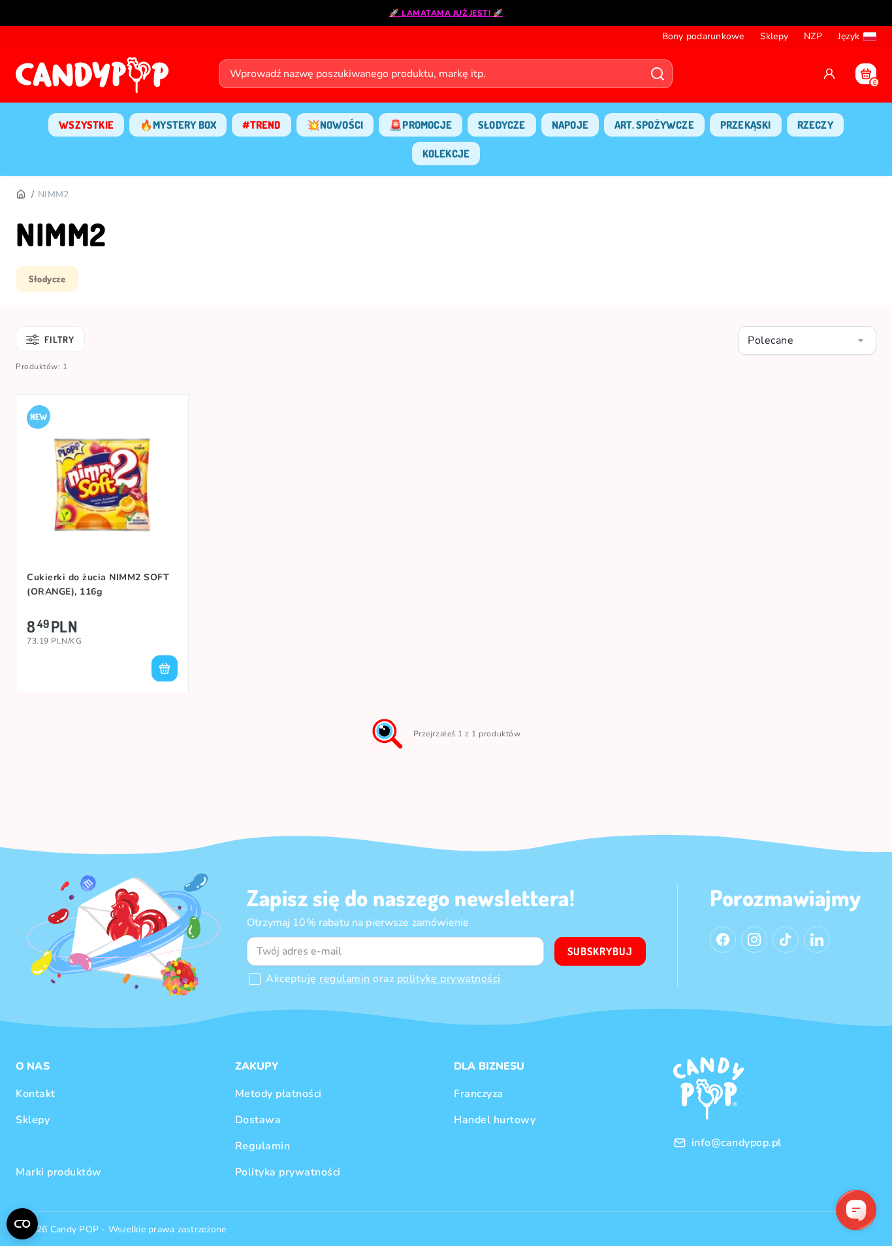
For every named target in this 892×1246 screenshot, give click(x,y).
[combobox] (807, 340)
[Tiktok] (786, 939)
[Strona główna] (95, 79)
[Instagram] (754, 939)
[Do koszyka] (164, 668)
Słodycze (47, 278)
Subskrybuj (600, 951)
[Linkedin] (817, 939)
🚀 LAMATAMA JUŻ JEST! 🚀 (446, 13)
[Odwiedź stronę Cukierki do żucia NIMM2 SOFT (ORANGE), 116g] (102, 485)
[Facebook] (723, 939)
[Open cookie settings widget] (22, 1223)
